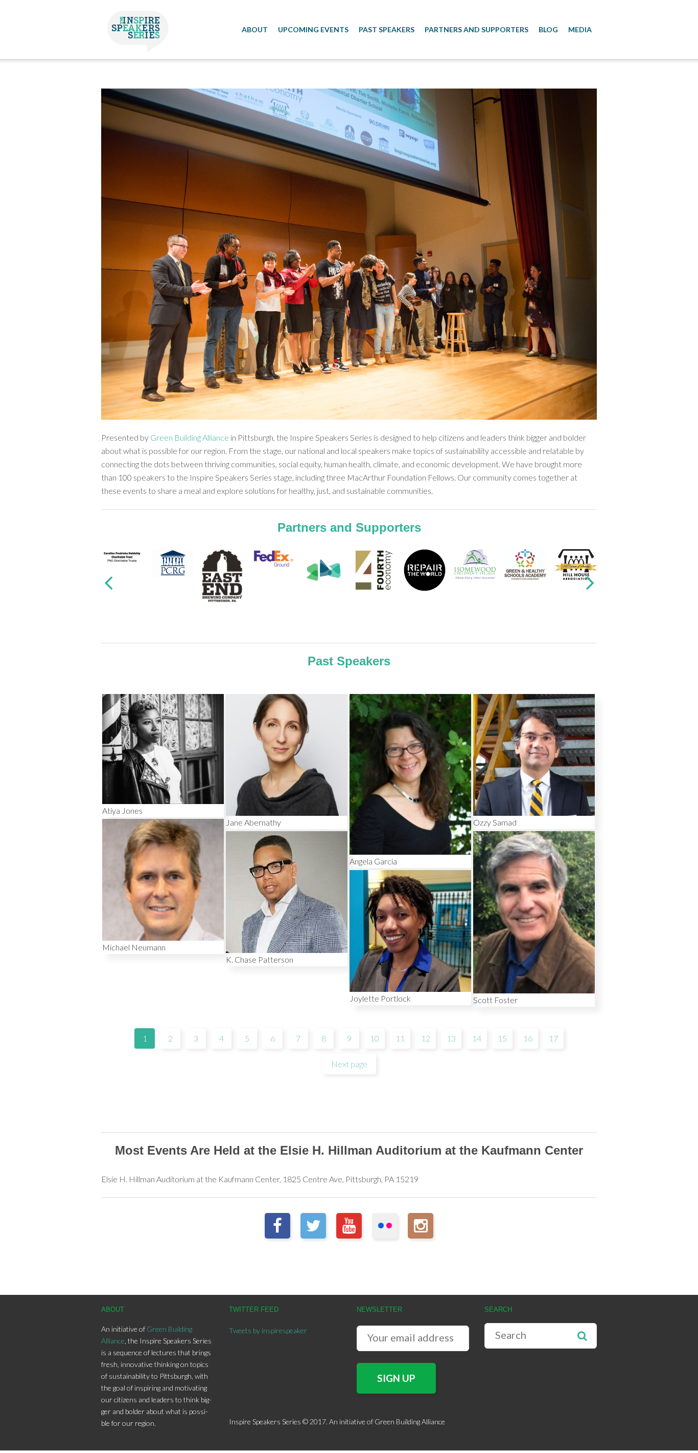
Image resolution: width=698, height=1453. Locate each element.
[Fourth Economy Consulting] (374, 569)
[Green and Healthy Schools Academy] (525, 563)
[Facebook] (277, 1226)
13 (451, 1038)
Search (582, 1336)
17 (553, 1038)
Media (580, 29)
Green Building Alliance (189, 437)
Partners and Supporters (476, 29)
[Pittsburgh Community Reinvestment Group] (173, 562)
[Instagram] (420, 1226)
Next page (349, 1064)
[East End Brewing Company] (223, 574)
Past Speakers (386, 29)
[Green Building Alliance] (324, 569)
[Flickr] (385, 1226)
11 (400, 1038)
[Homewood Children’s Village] (475, 563)
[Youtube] (349, 1226)
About (255, 29)
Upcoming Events (313, 29)
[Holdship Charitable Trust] (122, 555)
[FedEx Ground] (273, 557)
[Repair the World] (425, 569)
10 (374, 1038)
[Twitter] (313, 1226)
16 (527, 1038)
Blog (548, 29)
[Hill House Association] (576, 563)
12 (425, 1038)
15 (502, 1038)
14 (476, 1038)
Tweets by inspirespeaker (268, 1330)
